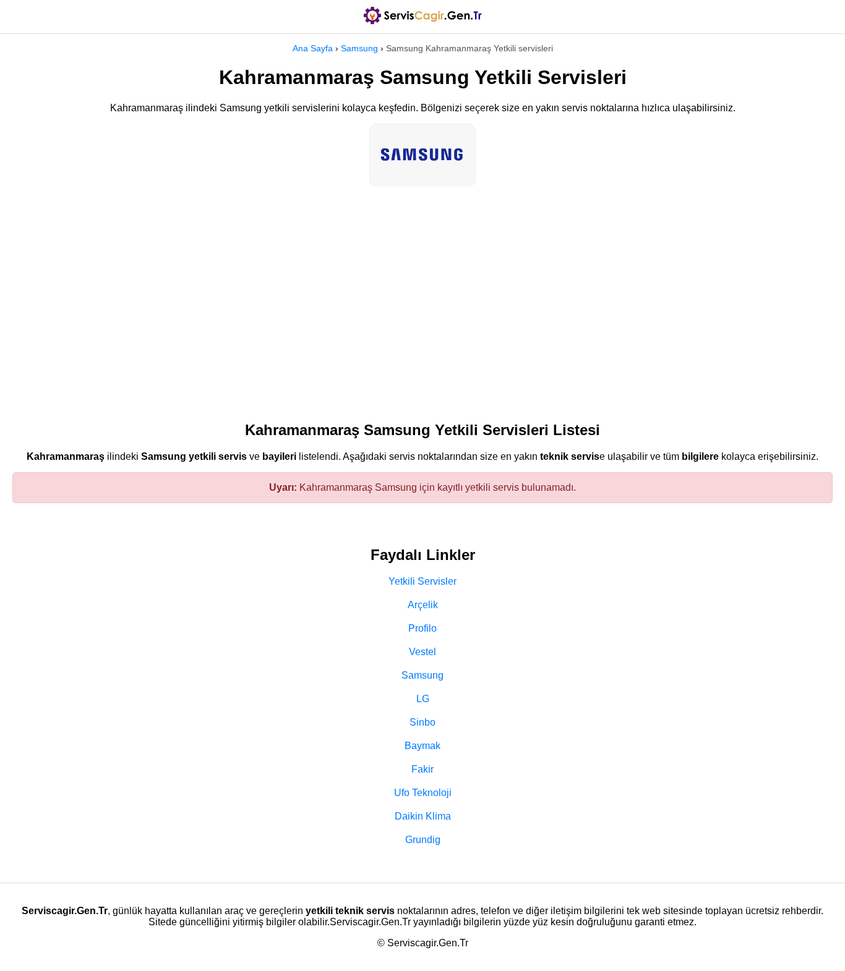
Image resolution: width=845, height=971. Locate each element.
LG (422, 698)
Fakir (422, 769)
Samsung (359, 48)
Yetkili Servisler (422, 581)
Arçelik (423, 605)
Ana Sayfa (313, 48)
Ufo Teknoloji (423, 792)
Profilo (422, 628)
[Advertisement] (422, 297)
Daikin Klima (423, 816)
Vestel (422, 652)
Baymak (422, 745)
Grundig (422, 839)
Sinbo (422, 722)
